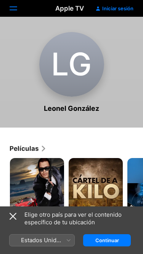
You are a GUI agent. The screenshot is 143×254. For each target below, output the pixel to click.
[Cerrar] (13, 216)
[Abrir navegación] (18, 8)
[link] (28, 148)
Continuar (107, 240)
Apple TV (69, 8)
